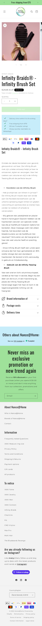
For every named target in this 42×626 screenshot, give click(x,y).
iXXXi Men (8, 500)
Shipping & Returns (12, 459)
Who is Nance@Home (13, 413)
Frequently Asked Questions (16, 439)
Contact (7, 424)
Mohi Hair (8, 536)
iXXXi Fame (9, 490)
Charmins (8, 515)
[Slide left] (16, 64)
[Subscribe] (34, 396)
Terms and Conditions (13, 454)
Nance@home (19, 611)
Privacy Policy (10, 449)
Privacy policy (30, 614)
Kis (5, 520)
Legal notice (30, 621)
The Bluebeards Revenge (14, 541)
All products (9, 474)
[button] (4, 11)
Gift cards (8, 469)
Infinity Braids (10, 510)
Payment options (11, 464)
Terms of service (15, 617)
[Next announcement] (37, 2)
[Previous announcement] (4, 2)
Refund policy (19, 614)
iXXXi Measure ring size (14, 444)
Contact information (17, 621)
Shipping (15, 93)
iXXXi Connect (10, 505)
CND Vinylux (9, 525)
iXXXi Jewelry (10, 495)
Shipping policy (29, 617)
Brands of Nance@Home (14, 418)
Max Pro (7, 530)
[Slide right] (26, 64)
